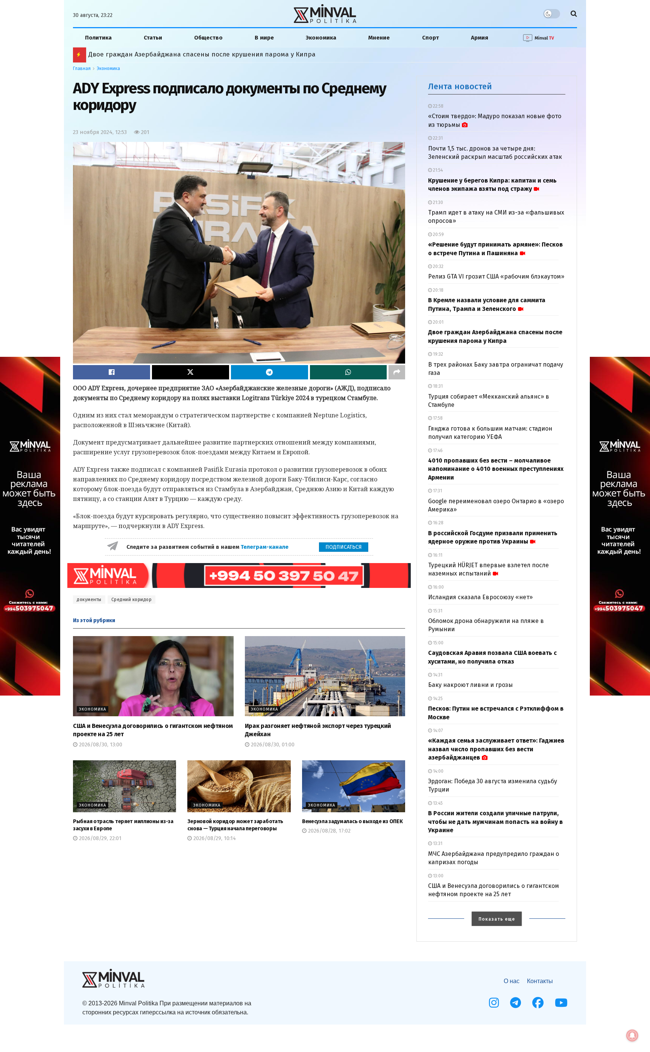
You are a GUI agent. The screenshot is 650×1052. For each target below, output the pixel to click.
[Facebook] (538, 1002)
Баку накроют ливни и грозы (470, 684)
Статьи (153, 37)
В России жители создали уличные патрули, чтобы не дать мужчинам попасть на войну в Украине (495, 822)
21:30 (437, 202)
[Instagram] (494, 1002)
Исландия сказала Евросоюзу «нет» (480, 597)
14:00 (437, 771)
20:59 (438, 234)
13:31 (437, 843)
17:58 (437, 418)
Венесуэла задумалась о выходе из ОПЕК (352, 821)
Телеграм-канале (265, 547)
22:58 (437, 106)
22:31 (437, 138)
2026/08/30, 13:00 (99, 744)
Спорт (430, 37)
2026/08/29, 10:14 (214, 838)
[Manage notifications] (632, 1035)
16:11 (437, 555)
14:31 (437, 674)
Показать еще (496, 919)
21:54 (437, 170)
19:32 (437, 354)
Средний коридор (131, 599)
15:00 (437, 643)
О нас (511, 981)
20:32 (437, 266)
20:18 (437, 290)
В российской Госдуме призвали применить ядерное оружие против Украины (204, 54)
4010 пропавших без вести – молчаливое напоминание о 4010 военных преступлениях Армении (495, 469)
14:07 (437, 730)
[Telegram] (515, 1002)
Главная (82, 68)
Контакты (540, 981)
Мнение (379, 37)
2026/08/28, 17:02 (329, 831)
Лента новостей (460, 86)
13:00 (437, 875)
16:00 (438, 587)
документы (89, 599)
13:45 (437, 803)
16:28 (437, 522)
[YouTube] (561, 1002)
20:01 (437, 322)
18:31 (437, 386)
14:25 (437, 698)
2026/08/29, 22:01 (99, 838)
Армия (479, 37)
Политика (98, 37)
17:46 (437, 450)
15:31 (437, 611)
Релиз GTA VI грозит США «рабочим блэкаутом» (496, 276)
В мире (264, 37)
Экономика (321, 37)
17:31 (437, 490)
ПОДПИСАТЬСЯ (343, 547)
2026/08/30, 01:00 (272, 744)
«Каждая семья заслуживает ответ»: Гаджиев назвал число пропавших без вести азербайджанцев (496, 749)
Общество (208, 37)
